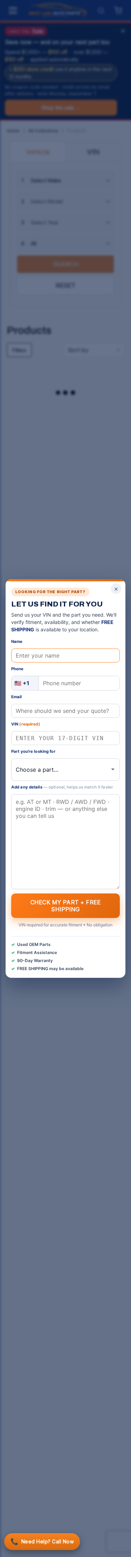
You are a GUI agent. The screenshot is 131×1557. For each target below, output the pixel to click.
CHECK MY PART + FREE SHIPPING (65, 906)
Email (16, 696)
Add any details (62, 787)
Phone (17, 668)
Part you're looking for (33, 751)
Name (16, 641)
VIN (25, 724)
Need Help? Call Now (42, 1541)
